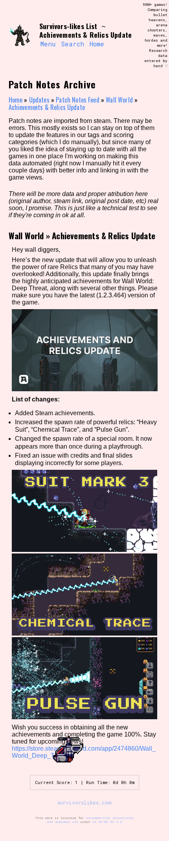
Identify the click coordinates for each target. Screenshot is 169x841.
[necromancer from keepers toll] (20, 35)
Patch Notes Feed (77, 99)
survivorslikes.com (84, 802)
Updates (39, 99)
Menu (47, 44)
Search (72, 44)
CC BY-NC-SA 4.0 (107, 822)
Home (97, 44)
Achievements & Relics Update (47, 107)
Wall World (119, 99)
